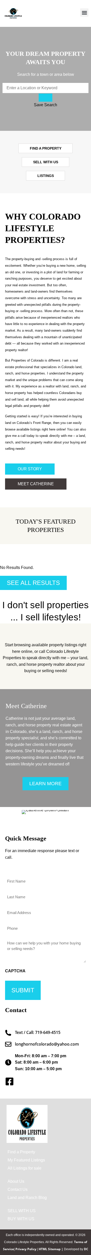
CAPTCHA (15, 971)
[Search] (45, 98)
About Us (16, 1181)
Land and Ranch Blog (27, 1197)
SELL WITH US (22, 1211)
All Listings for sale (24, 1168)
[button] (84, 12)
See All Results (33, 582)
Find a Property (21, 1152)
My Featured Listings (26, 1160)
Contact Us (18, 1189)
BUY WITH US (21, 1219)
